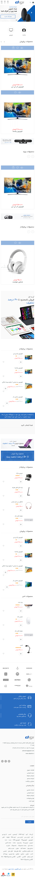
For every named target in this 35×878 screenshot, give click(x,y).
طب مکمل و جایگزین (28, 851)
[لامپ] (28, 649)
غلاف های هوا (17, 851)
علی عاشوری (18, 869)
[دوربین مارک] (28, 477)
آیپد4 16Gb (21, 834)
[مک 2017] (28, 606)
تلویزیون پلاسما (17, 131)
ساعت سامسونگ (22, 846)
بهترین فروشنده (30, 798)
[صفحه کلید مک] (28, 519)
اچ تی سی (27, 837)
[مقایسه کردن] (8, 3)
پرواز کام (5, 854)
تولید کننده (31, 801)
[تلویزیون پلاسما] (17, 110)
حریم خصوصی (30, 773)
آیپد (27, 834)
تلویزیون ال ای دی (17, 87)
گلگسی (19, 857)
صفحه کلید (23, 848)
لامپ (21, 645)
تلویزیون (31, 840)
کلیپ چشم (30, 857)
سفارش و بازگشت (30, 781)
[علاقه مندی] (5, 3)
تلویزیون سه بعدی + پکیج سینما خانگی (12, 382)
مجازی (22, 854)
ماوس (27, 854)
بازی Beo (13, 837)
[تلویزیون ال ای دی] (17, 66)
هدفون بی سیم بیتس (17, 502)
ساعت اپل (30, 846)
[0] (2, 3)
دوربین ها (25, 843)
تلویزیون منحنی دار (18, 397)
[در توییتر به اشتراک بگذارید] (9, 761)
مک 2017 (20, 603)
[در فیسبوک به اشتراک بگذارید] (5, 761)
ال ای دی (4, 834)
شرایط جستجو (30, 779)
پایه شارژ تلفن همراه (17, 488)
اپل (32, 837)
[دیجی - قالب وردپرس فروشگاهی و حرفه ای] (19, 2)
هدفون (17, 854)
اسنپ (9, 834)
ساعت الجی (8, 843)
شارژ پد (8, 846)
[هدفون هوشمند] (17, 261)
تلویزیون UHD (16, 840)
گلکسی (24, 857)
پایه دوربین (11, 854)
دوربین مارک (19, 473)
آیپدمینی (15, 834)
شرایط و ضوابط (30, 776)
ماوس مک (20, 617)
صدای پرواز (30, 848)
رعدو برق (19, 843)
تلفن (3, 837)
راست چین (11, 869)
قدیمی (4, 851)
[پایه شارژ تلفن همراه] (28, 491)
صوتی (17, 848)
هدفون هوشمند (17, 282)
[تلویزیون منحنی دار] (28, 400)
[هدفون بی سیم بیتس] (28, 505)
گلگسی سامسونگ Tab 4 (26, 860)
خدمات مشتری (30, 790)
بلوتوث (8, 837)
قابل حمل (10, 851)
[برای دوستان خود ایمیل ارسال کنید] (2, 761)
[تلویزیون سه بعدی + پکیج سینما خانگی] (28, 386)
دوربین (31, 843)
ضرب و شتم (11, 848)
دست (10, 840)
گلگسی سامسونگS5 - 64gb (8, 857)
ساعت (14, 843)
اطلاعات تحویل (30, 770)
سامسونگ (13, 846)
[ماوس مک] (28, 620)
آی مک (31, 834)
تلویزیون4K (24, 840)
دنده (6, 840)
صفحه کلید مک (19, 516)
